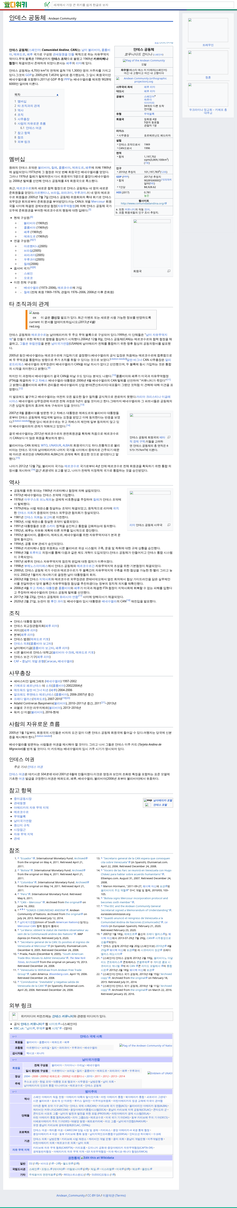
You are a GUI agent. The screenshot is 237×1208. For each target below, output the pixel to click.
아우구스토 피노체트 (38, 499)
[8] (34, 267)
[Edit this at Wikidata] (97, 1158)
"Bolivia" (25, 870)
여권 (22, 778)
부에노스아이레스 (36, 566)
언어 (147, 209)
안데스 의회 (25, 513)
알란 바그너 (134, 360)
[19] (64, 698)
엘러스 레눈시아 (110, 954)
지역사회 (45, 579)
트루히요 (35, 552)
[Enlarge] (169, 271)
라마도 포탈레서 (151, 966)
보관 (162, 886)
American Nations (67, 922)
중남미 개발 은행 (33, 661)
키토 (46, 639)
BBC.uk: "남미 (23, 1028)
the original (72, 902)
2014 (122, 1076)
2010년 (160, 946)
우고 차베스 (40, 380)
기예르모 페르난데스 (27, 686)
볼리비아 (94, 50)
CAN (149, 938)
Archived (79, 858)
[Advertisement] (91, 31)
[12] (21, 388)
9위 (152, 183)
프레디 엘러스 (23, 699)
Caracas (50, 661)
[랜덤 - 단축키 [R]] (48, 4)
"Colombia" (27, 882)
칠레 (54, 167)
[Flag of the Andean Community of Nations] (145, 1045)
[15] (18, 457)
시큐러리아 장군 (150, 950)
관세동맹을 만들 (63, 54)
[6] (31, 216)
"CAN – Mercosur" (31, 902)
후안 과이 (57, 601)
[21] (103, 702)
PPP (125, 176)
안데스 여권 (35, 767)
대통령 (50, 588)
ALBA (66, 445)
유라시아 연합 (69, 597)
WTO (44, 445)
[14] (68, 425)
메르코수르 (23, 188)
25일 (103, 950)
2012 (106, 1076)
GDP (28, 75)
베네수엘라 (31, 288)
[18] (128, 600)
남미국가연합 (60, 343)
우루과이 (80, 193)
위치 (116, 508)
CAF (17, 661)
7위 (147, 163)
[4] (170, 179)
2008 (35, 1076)
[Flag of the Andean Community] (144, 60)
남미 (84, 50)
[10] (114, 375)
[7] (34, 239)
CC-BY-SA (93, 1195)
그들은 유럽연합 (30, 343)
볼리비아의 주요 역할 (113, 890)
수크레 (69, 652)
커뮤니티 (130, 209)
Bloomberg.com (58, 974)
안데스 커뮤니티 (63, 1016)
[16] (33, 469)
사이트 (53, 1024)
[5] (89, 209)
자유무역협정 (66, 206)
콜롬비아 (65, 167)
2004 (27, 1076)
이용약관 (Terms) (114, 1195)
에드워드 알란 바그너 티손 (31, 690)
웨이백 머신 (149, 886)
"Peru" (24, 894)
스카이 (50, 526)
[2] (165, 179)
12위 (163, 172)
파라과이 (67, 193)
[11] (169, 379)
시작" (55, 1028)
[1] (162, 179)
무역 (39, 1028)
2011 (98, 1076)
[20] (68, 698)
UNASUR (55, 445)
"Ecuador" (26, 858)
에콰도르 (19, 54)
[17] (80, 595)
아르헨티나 (41, 193)
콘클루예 (142, 962)
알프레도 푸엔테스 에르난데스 (34, 694)
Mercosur (98, 201)
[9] (49, 367)
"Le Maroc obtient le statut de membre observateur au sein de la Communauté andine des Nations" (53, 932)
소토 (49, 686)
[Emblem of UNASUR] (160, 1073)
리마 (152, 87)
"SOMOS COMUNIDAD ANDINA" (46, 910)
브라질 (55, 193)
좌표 (157, 43)
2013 (114, 1076)
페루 (146, 87)
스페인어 (158, 54)
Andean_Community (70, 1195)
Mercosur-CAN (27, 926)
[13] (82, 404)
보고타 (48, 517)
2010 (89, 1076)
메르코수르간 (86, 566)
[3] (167, 179)
